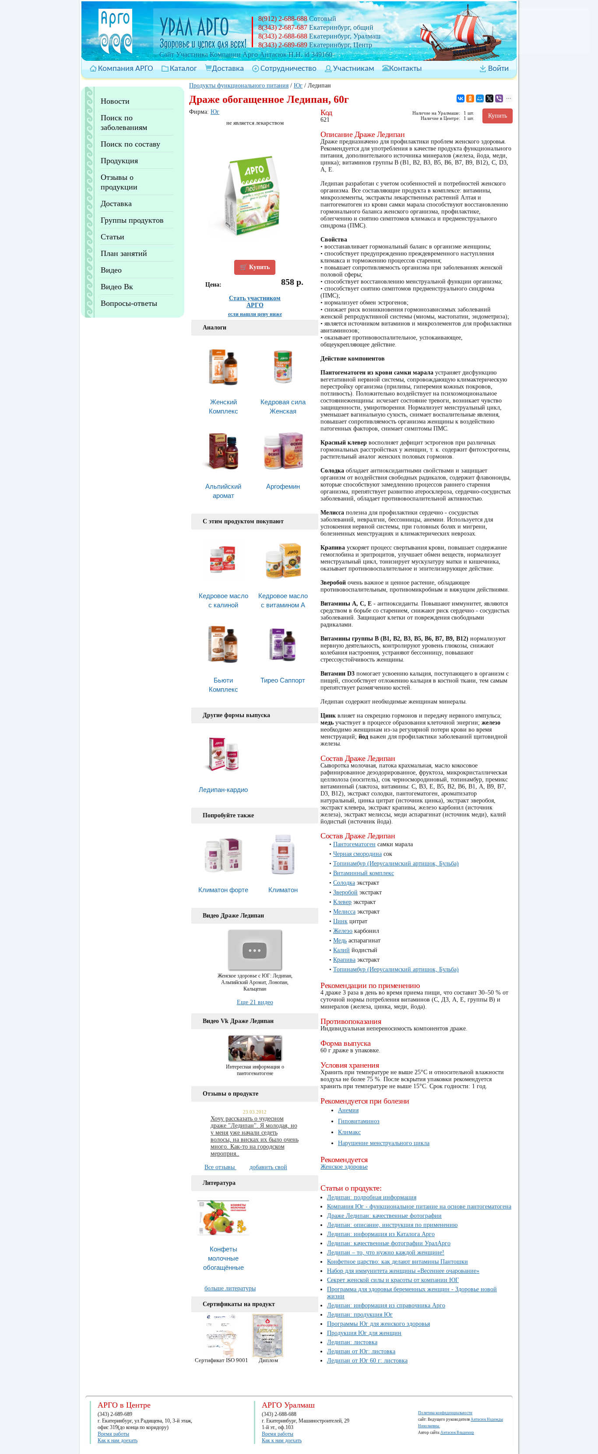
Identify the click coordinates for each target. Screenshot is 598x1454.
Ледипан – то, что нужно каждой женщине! (385, 1252)
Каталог (183, 69)
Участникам (353, 69)
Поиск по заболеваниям (124, 122)
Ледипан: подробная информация (371, 1197)
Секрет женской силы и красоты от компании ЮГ (393, 1280)
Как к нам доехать (117, 1440)
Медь (340, 940)
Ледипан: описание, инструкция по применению (392, 1225)
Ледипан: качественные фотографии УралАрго (388, 1243)
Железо (342, 931)
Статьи (112, 236)
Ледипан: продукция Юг (360, 1314)
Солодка (344, 882)
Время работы (113, 1434)
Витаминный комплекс (363, 873)
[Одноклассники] (470, 98)
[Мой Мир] (480, 98)
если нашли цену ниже (255, 314)
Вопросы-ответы (129, 303)
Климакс (349, 1132)
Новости (115, 101)
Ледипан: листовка (352, 1342)
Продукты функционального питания (238, 85)
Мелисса (344, 911)
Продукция (119, 160)
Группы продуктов (132, 220)
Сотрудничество (288, 69)
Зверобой (345, 892)
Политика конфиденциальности (445, 1413)
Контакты (405, 69)
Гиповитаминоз (359, 1121)
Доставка (228, 69)
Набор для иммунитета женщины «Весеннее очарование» (403, 1271)
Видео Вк (117, 286)
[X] (489, 98)
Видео (111, 270)
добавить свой (268, 1167)
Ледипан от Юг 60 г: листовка (367, 1360)
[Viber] (499, 98)
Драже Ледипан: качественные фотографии (384, 1215)
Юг (298, 85)
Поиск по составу (130, 144)
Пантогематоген (354, 844)
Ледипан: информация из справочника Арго (386, 1305)
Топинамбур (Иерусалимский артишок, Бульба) (396, 863)
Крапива (344, 959)
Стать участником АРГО (255, 301)
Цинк (340, 921)
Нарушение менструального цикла (383, 1143)
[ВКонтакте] (460, 98)
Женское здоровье (344, 1166)
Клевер (342, 902)
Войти (498, 69)
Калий (341, 950)
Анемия (348, 1110)
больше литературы (230, 1288)
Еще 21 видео (255, 1002)
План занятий (124, 253)
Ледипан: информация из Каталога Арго (381, 1234)
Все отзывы (220, 1167)
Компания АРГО (125, 69)
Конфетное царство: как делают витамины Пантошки (397, 1261)
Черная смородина (357, 854)
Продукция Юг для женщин (364, 1333)
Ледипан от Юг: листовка (361, 1351)
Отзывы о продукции (119, 182)
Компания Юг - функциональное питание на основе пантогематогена (419, 1206)
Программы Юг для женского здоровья (378, 1324)
